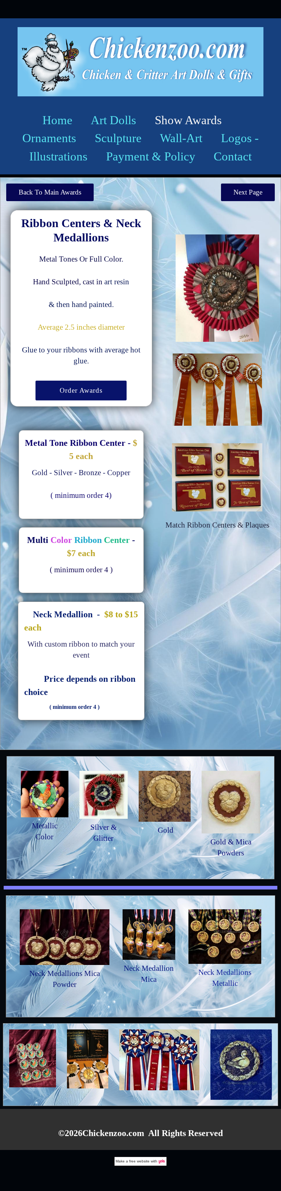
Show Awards (188, 120)
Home (57, 120)
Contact (233, 156)
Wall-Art (181, 138)
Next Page (247, 192)
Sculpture (118, 138)
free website (139, 1161)
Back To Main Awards (50, 192)
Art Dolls (113, 120)
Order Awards (81, 390)
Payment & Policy (150, 156)
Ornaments (49, 138)
